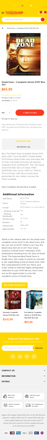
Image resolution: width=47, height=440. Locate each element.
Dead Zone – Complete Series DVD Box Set (23, 28)
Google (27, 356)
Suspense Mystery (32, 201)
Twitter (20, 356)
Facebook (13, 356)
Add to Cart (31, 112)
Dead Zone (11, 124)
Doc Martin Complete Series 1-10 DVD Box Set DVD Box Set (33, 315)
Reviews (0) (23, 147)
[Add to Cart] (9, 307)
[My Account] (31, 5)
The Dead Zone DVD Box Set (17, 127)
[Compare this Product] (16, 307)
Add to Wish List (10, 119)
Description (23, 141)
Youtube (34, 356)
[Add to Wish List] (12, 307)
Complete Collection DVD (12, 95)
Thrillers (23, 204)
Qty (3, 113)
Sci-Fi (22, 201)
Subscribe (39, 348)
